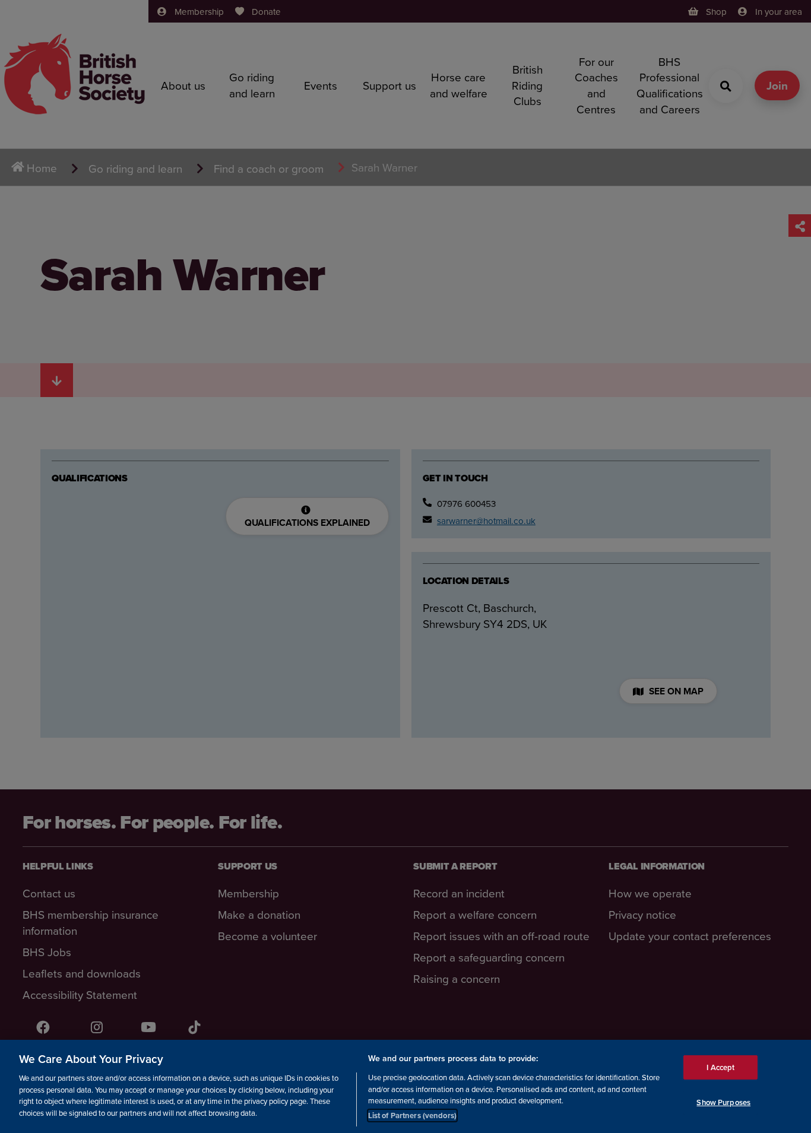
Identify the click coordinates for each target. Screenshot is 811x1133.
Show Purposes (723, 1102)
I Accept (720, 1066)
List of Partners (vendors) (412, 1115)
